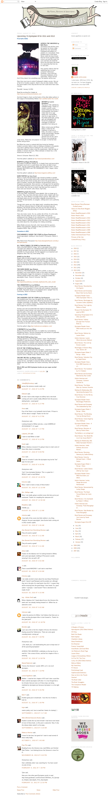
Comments (77, 48)
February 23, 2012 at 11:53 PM (34, 782)
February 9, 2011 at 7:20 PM (33, 768)
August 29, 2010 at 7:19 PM (33, 671)
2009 (75, 545)
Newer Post (20, 790)
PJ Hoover (74, 668)
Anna (23, 408)
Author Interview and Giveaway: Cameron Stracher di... (82, 380)
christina (24, 515)
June (77, 528)
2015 (75, 256)
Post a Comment (22, 787)
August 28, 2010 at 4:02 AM (33, 561)
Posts (76, 45)
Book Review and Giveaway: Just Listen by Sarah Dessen (83, 517)
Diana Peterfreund (76, 641)
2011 (75, 267)
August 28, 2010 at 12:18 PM (33, 622)
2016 (75, 254)
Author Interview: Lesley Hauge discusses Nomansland (82, 482)
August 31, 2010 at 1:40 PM (33, 702)
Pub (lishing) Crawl (77, 670)
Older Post (56, 790)
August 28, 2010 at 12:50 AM (33, 500)
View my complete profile (80, 87)
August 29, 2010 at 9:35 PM (33, 690)
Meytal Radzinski (27, 663)
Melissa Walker (76, 663)
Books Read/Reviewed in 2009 (80, 230)
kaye (23, 707)
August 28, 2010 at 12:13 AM (33, 487)
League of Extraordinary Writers (81, 656)
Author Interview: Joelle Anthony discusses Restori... (82, 447)
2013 (75, 262)
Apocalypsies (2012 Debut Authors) (82, 629)
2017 (75, 251)
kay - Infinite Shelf (27, 597)
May (76, 531)
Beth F (24, 695)
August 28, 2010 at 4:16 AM (33, 592)
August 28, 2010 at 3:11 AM (33, 535)
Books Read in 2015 (77, 215)
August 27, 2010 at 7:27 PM (33, 429)
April (76, 534)
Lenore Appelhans (27, 676)
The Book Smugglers (77, 682)
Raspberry (25, 505)
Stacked (73, 677)
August (77, 283)
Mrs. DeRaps (26, 492)
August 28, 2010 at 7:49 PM (33, 637)
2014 (75, 259)
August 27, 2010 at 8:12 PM (33, 439)
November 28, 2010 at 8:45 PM (34, 755)
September (78, 281)
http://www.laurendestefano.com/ (44, 158)
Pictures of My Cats (77, 237)
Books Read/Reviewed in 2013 (80, 220)
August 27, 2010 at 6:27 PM (33, 404)
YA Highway (75, 687)
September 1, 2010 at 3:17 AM (34, 713)
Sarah (23, 444)
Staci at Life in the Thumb (79, 675)
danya (24, 551)
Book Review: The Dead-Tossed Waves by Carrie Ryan (83, 494)
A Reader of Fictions (77, 627)
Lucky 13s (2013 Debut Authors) (81, 660)
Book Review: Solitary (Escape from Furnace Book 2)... (82, 321)
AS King (73, 632)
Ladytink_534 (26, 433)
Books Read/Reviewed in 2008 (80, 232)
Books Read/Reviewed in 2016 (80, 213)
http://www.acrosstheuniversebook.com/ (29, 94)
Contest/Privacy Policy (78, 239)
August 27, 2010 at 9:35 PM (33, 464)
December (78, 273)
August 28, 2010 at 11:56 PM (33, 658)
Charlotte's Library (76, 639)
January (78, 542)
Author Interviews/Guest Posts (80, 235)
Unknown (24, 612)
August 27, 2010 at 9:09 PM (33, 452)
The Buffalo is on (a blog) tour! (84, 433)
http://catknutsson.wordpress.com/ (41, 326)
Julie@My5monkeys (28, 383)
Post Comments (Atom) (33, 794)
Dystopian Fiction (29, 373)
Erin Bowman (75, 644)
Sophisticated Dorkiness (78, 672)
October (78, 278)
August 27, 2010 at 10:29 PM (33, 477)
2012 (75, 265)
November (78, 275)
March (77, 536)
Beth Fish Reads (76, 634)
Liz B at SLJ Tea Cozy (78, 658)
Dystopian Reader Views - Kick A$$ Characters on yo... (83, 364)
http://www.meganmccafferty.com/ (44, 173)
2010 (75, 270)
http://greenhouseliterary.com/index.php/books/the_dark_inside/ (36, 282)
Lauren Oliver (75, 653)
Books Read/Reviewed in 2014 (80, 218)
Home (38, 790)
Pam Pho (25, 745)
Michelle (24, 627)
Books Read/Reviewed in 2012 (80, 223)
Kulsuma (24, 482)
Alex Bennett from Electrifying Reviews (34, 530)
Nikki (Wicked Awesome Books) (31, 718)
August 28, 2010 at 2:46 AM (33, 525)
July (76, 525)
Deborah (24, 394)
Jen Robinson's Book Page (79, 651)
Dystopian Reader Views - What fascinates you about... (83, 475)
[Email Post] (46, 371)
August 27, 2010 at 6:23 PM (33, 389)
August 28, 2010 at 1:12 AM (33, 510)
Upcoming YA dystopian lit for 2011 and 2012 (36, 36)
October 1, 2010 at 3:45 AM (33, 740)
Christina (24, 576)
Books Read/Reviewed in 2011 (80, 225)
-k (22, 565)
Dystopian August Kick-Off (83, 522)
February (78, 539)
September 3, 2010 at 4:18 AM (34, 728)
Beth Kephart (75, 637)
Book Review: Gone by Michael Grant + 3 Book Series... (83, 459)
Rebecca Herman (27, 732)
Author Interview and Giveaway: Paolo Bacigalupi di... (84, 506)
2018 (75, 248)
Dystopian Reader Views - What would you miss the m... (83, 328)
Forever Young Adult (77, 646)
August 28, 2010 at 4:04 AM (33, 571)
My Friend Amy (76, 665)
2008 (75, 548)
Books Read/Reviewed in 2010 (80, 227)
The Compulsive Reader (78, 684)
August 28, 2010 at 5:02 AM (33, 607)
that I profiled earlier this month (48, 98)
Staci (23, 457)
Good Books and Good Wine (80, 648)
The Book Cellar (76, 680)
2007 (75, 551)
